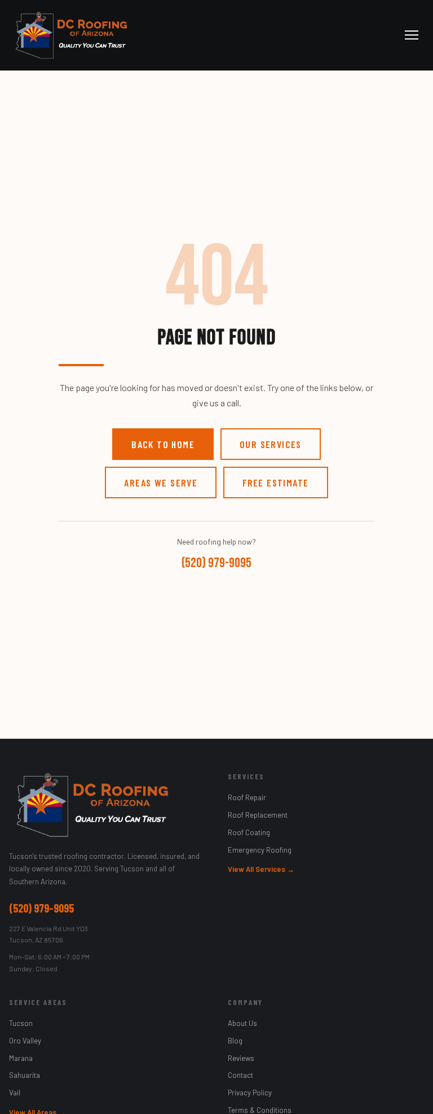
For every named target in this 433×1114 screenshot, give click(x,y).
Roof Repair (247, 797)
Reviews (241, 1058)
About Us (242, 1023)
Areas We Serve (160, 482)
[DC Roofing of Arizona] (107, 805)
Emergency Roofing (259, 849)
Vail (14, 1092)
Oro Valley (25, 1040)
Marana (21, 1058)
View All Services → (261, 869)
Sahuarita (24, 1075)
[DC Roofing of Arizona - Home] (71, 35)
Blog (235, 1040)
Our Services (271, 444)
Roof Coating (249, 832)
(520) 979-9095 (216, 563)
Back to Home (163, 444)
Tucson (21, 1023)
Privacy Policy (250, 1092)
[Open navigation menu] (411, 35)
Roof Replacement (258, 814)
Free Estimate (275, 482)
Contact (240, 1075)
